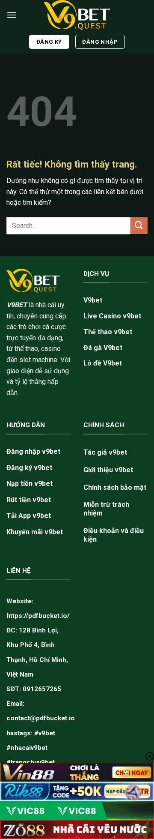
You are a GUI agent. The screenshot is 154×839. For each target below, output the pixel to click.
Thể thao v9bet (107, 332)
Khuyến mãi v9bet (34, 532)
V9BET (16, 305)
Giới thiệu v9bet (108, 470)
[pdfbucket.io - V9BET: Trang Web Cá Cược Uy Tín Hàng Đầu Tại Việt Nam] (77, 15)
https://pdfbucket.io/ (38, 616)
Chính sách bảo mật (114, 487)
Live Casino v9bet (112, 316)
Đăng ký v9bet (29, 468)
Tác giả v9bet (105, 452)
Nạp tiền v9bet (29, 483)
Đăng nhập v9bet (33, 451)
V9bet (92, 300)
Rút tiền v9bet (28, 500)
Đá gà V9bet (102, 348)
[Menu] (11, 14)
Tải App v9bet (28, 516)
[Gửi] (139, 225)
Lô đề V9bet (102, 363)
